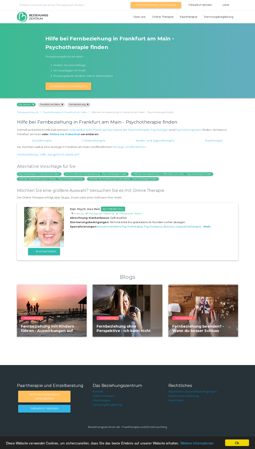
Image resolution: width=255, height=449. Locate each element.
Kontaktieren (46, 251)
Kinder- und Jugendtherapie (155, 140)
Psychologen (160, 129)
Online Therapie (163, 16)
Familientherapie (93, 140)
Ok (237, 442)
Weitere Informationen (197, 442)
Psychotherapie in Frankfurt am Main (39, 174)
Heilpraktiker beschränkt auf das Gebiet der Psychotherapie (109, 129)
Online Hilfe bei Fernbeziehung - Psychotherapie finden (96, 174)
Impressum (175, 400)
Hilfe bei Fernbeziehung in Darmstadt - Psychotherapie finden (123, 178)
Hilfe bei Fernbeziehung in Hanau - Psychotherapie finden (51, 178)
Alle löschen (25, 104)
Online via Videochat (65, 134)
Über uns (139, 16)
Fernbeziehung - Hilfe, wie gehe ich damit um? (48, 154)
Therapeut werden (200, 5)
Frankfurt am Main (50, 104)
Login (226, 5)
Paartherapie (188, 16)
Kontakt (98, 391)
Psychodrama (153, 226)
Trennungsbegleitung (218, 16)
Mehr (207, 226)
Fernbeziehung (77, 104)
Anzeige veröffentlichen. (129, 146)
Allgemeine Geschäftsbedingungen (192, 391)
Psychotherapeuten (188, 129)
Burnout (169, 226)
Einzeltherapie (42, 140)
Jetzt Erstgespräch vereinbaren (156, 5)
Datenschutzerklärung (183, 395)
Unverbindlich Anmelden (68, 86)
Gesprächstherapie (188, 226)
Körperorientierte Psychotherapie (120, 226)
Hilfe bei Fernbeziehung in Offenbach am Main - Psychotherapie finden (172, 174)
